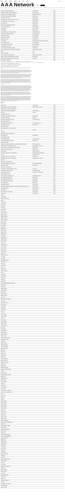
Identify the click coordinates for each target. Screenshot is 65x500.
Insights (15, 1)
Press (23, 1)
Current (6, 1)
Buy (19, 1)
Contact (27, 1)
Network (10, 1)
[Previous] (40, 61)
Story (2, 1)
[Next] (56, 61)
